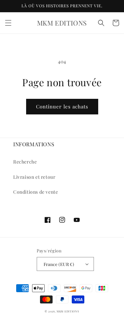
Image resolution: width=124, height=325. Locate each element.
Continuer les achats (62, 106)
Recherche (25, 162)
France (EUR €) (59, 264)
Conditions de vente (35, 192)
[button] (8, 23)
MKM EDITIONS (68, 311)
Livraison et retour (34, 177)
